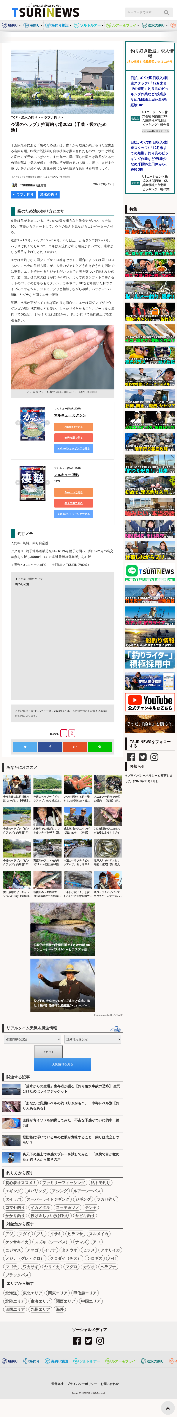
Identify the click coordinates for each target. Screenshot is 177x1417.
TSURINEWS (85, 1393)
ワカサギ (30, 1266)
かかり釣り (15, 1215)
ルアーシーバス (87, 1191)
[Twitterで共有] (25, 747)
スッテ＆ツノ (67, 1207)
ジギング (83, 1199)
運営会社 (57, 1384)
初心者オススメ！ (20, 1182)
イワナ (50, 1250)
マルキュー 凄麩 (66, 475)
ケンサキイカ (17, 1242)
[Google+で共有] (75, 747)
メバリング (36, 1191)
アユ (97, 1242)
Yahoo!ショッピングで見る (74, 448)
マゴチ (11, 1266)
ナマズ (81, 1242)
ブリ (40, 1233)
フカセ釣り (106, 1199)
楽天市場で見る (74, 437)
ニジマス (13, 1250)
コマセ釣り (15, 1207)
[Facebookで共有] (50, 747)
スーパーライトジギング (48, 1199)
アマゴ (32, 1250)
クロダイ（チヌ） (65, 1258)
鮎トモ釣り (100, 1182)
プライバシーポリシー (82, 1384)
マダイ (25, 1233)
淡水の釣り (48, 194)
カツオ (89, 1266)
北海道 (11, 1293)
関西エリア (65, 1301)
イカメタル (40, 1207)
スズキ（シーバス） (52, 1242)
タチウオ (69, 1250)
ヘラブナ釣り (23, 194)
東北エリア (32, 1293)
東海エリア (40, 1301)
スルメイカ (98, 1233)
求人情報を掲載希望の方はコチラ (150, 61)
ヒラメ (89, 1250)
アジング (60, 1191)
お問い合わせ (110, 1384)
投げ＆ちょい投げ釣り (50, 1215)
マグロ (71, 1266)
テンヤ (91, 1207)
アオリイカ (110, 1250)
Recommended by (104, 1015)
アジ (9, 1233)
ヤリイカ (52, 1266)
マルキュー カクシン (70, 415)
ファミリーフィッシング (63, 1182)
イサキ (56, 1233)
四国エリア (15, 1309)
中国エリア (91, 1301)
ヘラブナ (108, 1266)
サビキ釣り (85, 1215)
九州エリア (40, 1309)
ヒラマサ (75, 1233)
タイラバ (13, 1199)
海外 (60, 1309)
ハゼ (112, 1258)
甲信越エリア (85, 1293)
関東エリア (58, 1293)
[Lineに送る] (100, 747)
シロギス (95, 1258)
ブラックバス (17, 1275)
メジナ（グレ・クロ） (24, 1258)
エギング (13, 1191)
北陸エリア (15, 1301)
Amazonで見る (74, 426)
